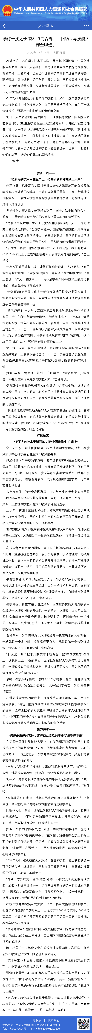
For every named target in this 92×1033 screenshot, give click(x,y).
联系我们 (53, 1020)
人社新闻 (46, 26)
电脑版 (37, 1020)
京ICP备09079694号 (14, 1028)
